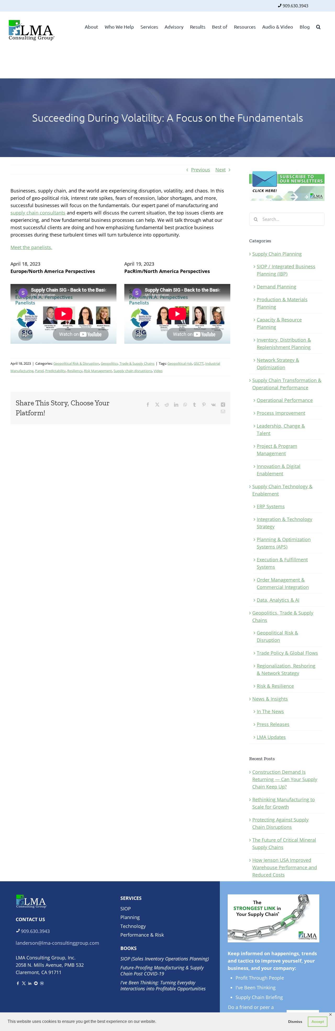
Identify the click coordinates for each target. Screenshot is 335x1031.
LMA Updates (271, 737)
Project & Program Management (277, 450)
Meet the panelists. (31, 247)
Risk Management (98, 370)
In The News (270, 711)
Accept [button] (317, 1021)
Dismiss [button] (295, 1021)
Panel (39, 370)
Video (158, 370)
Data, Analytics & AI (278, 600)
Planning (130, 917)
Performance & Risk (142, 935)
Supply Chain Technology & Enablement (282, 490)
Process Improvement (281, 413)
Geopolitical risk (180, 363)
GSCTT (199, 363)
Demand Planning (276, 286)
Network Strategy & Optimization (278, 363)
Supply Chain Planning (277, 254)
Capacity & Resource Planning (279, 323)
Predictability (55, 370)
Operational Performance (285, 400)
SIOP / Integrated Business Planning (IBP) (286, 270)
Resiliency (74, 370)
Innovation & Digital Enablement (278, 470)
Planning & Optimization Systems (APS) (284, 543)
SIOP (125, 908)
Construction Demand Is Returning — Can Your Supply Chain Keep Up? (284, 779)
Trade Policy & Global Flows (287, 653)
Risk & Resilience (275, 686)
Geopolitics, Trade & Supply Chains (127, 363)
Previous (200, 170)
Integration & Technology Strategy (284, 523)
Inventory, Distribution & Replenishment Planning (284, 343)
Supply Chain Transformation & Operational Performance (286, 384)
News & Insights (270, 699)
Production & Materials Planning (282, 303)
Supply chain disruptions (133, 370)
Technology (133, 926)
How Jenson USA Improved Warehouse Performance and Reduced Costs (284, 867)
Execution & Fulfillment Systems (282, 563)
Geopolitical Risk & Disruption (76, 363)
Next (220, 170)
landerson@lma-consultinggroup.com (57, 943)
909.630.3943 (295, 6)
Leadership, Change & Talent (281, 429)
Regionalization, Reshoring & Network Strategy (286, 669)
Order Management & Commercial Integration (283, 583)
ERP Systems (271, 506)
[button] (318, 26)
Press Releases (273, 724)
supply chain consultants (37, 213)
